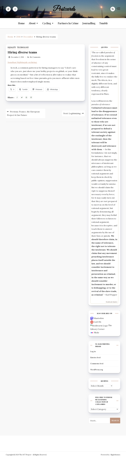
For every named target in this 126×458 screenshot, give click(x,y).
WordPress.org (96, 370)
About (32, 23)
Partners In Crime (68, 23)
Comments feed (96, 363)
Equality (12, 47)
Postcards (64, 9)
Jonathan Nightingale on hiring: (22, 62)
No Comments (35, 57)
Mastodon (99, 318)
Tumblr (103, 23)
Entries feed (95, 357)
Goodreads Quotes (111, 302)
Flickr (96, 332)
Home (21, 23)
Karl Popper (111, 294)
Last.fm (97, 322)
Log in (93, 351)
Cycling (46, 23)
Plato (106, 94)
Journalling (88, 23)
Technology (23, 47)
